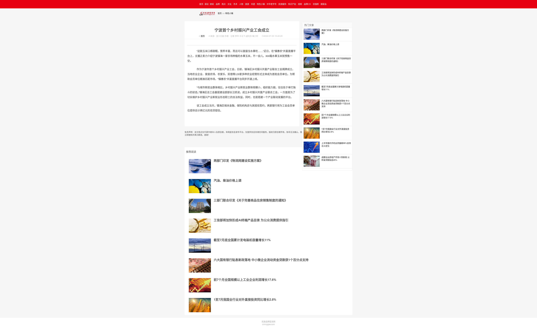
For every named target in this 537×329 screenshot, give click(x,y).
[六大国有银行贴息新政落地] (200, 265)
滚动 (207, 4)
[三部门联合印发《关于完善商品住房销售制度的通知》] (200, 206)
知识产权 (292, 4)
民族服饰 (282, 4)
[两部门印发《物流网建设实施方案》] (200, 166)
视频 (300, 4)
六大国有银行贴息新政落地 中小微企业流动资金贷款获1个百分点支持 (261, 259)
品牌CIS (307, 4)
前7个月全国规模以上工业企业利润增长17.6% (245, 279)
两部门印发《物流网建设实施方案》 (238, 160)
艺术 (235, 4)
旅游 (247, 4)
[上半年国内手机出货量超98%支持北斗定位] (312, 146)
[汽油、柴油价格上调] (200, 186)
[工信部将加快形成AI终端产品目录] (200, 226)
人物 (241, 4)
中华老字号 (271, 4)
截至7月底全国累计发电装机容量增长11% (242, 240)
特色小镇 (261, 4)
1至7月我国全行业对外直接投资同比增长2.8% (245, 299)
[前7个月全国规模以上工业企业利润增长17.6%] (200, 285)
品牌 (218, 4)
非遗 (253, 4)
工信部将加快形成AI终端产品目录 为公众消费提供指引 (251, 220)
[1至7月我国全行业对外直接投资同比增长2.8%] (200, 305)
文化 (229, 4)
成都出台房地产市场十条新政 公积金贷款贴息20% (335, 158)
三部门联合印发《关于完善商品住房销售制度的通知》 (251, 200)
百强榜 (316, 4)
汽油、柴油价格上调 (227, 180)
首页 (201, 4)
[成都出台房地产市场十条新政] (312, 160)
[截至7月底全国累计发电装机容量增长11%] (200, 245)
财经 (212, 4)
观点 (224, 4)
